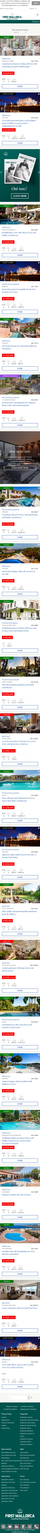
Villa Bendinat (24, 1458)
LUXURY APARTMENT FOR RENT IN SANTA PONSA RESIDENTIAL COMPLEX (19, 742)
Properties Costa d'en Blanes (29, 1420)
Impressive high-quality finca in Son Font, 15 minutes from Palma (19, 856)
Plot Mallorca (5, 1458)
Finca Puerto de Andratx (28, 1482)
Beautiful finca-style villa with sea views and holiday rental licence (19, 233)
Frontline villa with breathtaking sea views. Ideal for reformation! (18, 1252)
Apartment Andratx (7, 1479)
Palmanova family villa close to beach (16, 1195)
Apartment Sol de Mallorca (10, 1496)
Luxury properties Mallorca (10, 1469)
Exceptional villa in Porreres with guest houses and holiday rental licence (20, 516)
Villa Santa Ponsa (25, 1463)
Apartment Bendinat (8, 1488)
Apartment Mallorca (7, 1466)
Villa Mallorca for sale (8, 1452)
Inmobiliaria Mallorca (10, 1409)
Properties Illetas (25, 1428)
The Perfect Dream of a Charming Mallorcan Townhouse (19, 347)
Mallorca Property (12, 1406)
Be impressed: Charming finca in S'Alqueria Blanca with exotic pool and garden (18, 403)
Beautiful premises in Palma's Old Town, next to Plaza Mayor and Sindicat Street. (19, 629)
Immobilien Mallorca (27, 1406)
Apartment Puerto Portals (9, 1490)
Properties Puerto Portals (28, 1425)
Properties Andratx (26, 1417)
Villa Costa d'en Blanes (27, 1461)
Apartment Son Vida (7, 1498)
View (20, 86)
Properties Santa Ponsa (27, 1423)
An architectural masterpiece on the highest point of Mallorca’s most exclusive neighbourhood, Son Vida (19, 123)
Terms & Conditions (7, 1423)
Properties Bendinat (26, 1431)
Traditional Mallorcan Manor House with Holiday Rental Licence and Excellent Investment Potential (18, 1141)
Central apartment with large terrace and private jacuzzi (18, 969)
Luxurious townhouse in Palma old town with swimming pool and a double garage (19, 65)
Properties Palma (25, 1442)
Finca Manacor (25, 1488)
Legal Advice (5, 1420)
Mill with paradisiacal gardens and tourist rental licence (18, 686)
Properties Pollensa (26, 1444)
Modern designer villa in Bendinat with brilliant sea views (17, 1082)
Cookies (3, 1425)
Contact (3, 1417)
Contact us (20, 189)
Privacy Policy (5, 1428)
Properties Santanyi (26, 1439)
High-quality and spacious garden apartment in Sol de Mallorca (19, 912)
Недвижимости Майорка (28, 1409)
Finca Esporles (24, 1485)
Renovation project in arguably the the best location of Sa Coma (18, 290)
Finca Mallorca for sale (8, 1455)
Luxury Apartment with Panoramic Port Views (19, 1308)
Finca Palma (24, 1490)
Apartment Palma (7, 1501)
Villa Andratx (24, 1452)
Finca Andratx (24, 1479)
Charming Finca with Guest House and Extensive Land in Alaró (17, 1026)
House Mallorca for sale (9, 1471)
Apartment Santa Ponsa (9, 1493)
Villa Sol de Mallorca (26, 1466)
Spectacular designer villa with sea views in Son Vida (18, 572)
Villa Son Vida (24, 1469)
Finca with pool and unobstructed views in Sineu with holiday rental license (18, 799)
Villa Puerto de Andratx (27, 1455)
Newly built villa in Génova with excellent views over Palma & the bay (18, 1366)
